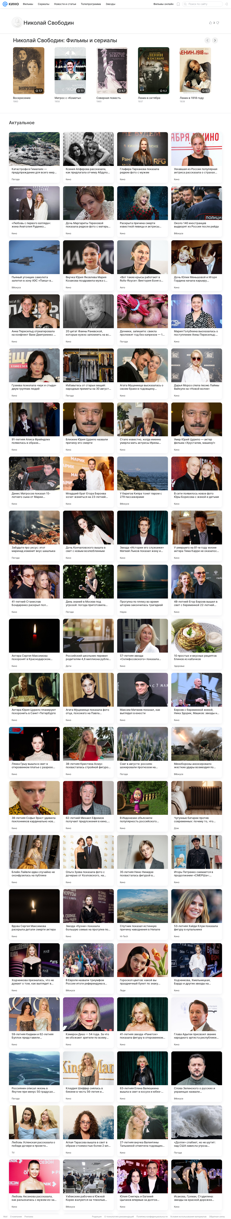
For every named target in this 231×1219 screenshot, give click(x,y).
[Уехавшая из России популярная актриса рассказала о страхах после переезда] (196, 157)
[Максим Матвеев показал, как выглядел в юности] (142, 698)
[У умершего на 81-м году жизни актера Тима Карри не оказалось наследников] (196, 536)
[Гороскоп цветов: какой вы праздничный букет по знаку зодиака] (142, 968)
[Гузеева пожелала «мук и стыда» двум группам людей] (34, 373)
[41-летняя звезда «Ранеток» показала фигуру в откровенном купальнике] (142, 1022)
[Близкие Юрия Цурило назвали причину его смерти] (88, 428)
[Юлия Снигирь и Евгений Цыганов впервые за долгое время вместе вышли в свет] (142, 1185)
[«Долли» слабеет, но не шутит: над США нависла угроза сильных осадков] (196, 1130)
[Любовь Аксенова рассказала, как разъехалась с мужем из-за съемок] (34, 1185)
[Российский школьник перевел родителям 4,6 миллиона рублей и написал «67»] (88, 644)
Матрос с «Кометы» (68, 98)
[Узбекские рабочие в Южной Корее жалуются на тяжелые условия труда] (88, 1185)
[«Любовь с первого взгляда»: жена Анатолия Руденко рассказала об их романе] (34, 211)
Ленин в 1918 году (192, 98)
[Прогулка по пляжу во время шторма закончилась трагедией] (142, 590)
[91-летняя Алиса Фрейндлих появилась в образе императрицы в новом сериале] (34, 428)
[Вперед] (215, 40)
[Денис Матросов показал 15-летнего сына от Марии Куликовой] (34, 482)
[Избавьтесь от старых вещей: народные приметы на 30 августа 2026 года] (88, 373)
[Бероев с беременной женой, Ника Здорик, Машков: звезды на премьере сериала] (196, 698)
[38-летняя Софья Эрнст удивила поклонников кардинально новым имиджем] (34, 806)
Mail (5, 1216)
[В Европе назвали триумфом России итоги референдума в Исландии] (88, 968)
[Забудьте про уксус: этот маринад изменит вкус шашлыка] (34, 536)
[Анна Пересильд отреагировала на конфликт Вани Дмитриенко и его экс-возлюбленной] (34, 319)
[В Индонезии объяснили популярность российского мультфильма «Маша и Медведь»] (142, 806)
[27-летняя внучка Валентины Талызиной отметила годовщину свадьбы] (142, 1130)
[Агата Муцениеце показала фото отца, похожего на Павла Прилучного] (88, 698)
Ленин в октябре (149, 98)
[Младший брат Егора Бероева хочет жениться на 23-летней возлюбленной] (88, 482)
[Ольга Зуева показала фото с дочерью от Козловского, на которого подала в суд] (88, 860)
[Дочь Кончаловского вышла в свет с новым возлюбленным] (88, 536)
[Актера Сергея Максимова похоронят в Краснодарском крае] (34, 644)
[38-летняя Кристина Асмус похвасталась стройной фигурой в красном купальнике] (88, 752)
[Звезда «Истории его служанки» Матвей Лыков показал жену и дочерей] (142, 536)
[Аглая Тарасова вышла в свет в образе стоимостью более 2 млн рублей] (88, 1130)
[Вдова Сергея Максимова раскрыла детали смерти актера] (34, 914)
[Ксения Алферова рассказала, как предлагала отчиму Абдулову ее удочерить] (88, 157)
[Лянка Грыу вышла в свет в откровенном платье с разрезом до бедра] (34, 752)
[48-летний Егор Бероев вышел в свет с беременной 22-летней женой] (196, 590)
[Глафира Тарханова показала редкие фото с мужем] (142, 157)
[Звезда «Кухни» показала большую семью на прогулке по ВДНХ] (88, 914)
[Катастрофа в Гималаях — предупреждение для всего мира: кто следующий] (34, 157)
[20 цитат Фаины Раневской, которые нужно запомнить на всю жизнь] (88, 319)
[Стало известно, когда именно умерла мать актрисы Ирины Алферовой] (142, 428)
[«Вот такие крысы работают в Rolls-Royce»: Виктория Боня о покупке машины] (142, 265)
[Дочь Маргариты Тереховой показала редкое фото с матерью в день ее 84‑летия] (88, 211)
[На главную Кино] (13, 4)
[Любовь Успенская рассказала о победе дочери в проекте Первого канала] (34, 1130)
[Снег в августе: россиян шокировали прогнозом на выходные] (142, 752)
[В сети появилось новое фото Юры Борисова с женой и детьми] (196, 482)
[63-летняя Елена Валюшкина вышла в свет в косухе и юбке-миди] (142, 1076)
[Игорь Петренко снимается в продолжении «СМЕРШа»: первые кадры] (196, 860)
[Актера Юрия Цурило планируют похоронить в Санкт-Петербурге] (34, 698)
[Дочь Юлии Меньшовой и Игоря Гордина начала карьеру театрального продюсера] (196, 265)
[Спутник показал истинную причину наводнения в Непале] (142, 914)
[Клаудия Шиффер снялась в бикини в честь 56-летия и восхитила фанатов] (88, 1076)
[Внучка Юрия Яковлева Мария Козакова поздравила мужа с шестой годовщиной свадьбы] (88, 265)
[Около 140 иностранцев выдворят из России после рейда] (196, 211)
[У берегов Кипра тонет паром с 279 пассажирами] (142, 482)
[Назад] (207, 40)
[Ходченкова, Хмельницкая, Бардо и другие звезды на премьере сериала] (196, 968)
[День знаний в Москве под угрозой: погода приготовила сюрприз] (88, 590)
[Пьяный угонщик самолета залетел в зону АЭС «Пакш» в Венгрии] (34, 265)
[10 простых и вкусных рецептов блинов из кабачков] (196, 644)
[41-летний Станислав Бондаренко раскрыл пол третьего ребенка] (34, 590)
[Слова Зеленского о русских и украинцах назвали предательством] (196, 1076)
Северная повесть (108, 98)
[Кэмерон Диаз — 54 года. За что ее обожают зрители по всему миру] (88, 1022)
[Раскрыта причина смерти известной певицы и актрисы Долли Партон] (142, 211)
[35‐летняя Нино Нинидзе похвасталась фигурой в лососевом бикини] (142, 860)
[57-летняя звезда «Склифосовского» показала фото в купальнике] (142, 644)
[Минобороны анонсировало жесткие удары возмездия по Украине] (196, 752)
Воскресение (21, 98)
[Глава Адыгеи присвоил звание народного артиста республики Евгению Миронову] (196, 1022)
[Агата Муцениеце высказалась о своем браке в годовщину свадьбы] (142, 373)
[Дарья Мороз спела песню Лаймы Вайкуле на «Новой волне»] (196, 373)
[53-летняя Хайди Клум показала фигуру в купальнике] (196, 914)
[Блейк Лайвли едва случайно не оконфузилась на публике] (34, 860)
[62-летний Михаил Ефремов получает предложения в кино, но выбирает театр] (88, 806)
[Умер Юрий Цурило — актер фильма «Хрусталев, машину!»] (196, 428)
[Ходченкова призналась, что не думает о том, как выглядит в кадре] (34, 968)
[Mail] (5, 4)
